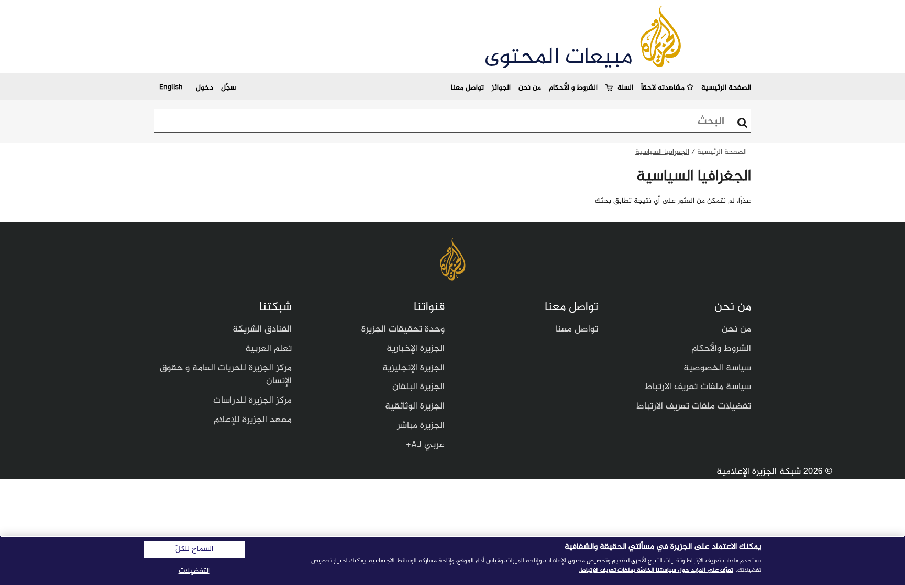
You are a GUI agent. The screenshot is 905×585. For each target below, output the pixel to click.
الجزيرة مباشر (421, 426)
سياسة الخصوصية (717, 368)
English (171, 86)
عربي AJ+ (425, 445)
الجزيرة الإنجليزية (413, 368)
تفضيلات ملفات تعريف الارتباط (693, 406)
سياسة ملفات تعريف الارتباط (698, 387)
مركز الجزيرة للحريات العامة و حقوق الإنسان (226, 375)
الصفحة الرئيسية (726, 88)
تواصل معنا (467, 88)
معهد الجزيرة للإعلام (253, 420)
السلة (625, 88)
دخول (204, 88)
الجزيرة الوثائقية (415, 406)
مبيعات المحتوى (558, 57)
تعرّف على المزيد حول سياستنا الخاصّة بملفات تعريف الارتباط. (656, 570)
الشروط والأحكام (721, 349)
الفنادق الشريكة (262, 329)
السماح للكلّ (194, 549)
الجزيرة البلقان (418, 387)
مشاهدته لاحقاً (664, 88)
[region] (452, 560)
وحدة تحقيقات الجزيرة (403, 329)
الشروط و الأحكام (573, 88)
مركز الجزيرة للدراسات (252, 401)
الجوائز (501, 88)
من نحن (529, 88)
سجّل (228, 88)
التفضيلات (194, 571)
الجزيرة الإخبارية (416, 349)
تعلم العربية (268, 349)
